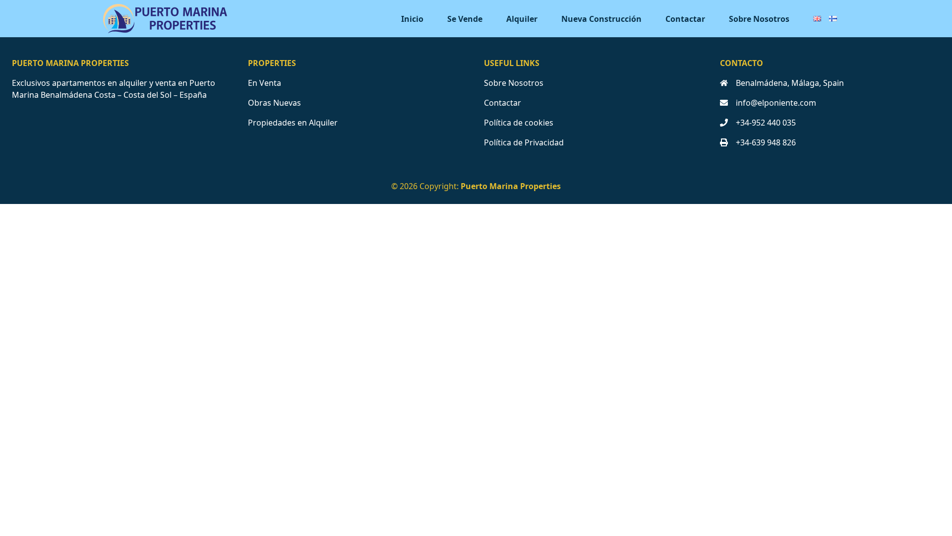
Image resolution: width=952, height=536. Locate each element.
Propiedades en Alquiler (293, 122)
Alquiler (521, 18)
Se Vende (464, 18)
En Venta (264, 82)
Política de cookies (518, 122)
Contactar (685, 18)
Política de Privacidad (524, 142)
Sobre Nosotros (759, 18)
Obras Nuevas (274, 102)
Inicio (412, 18)
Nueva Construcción (601, 18)
